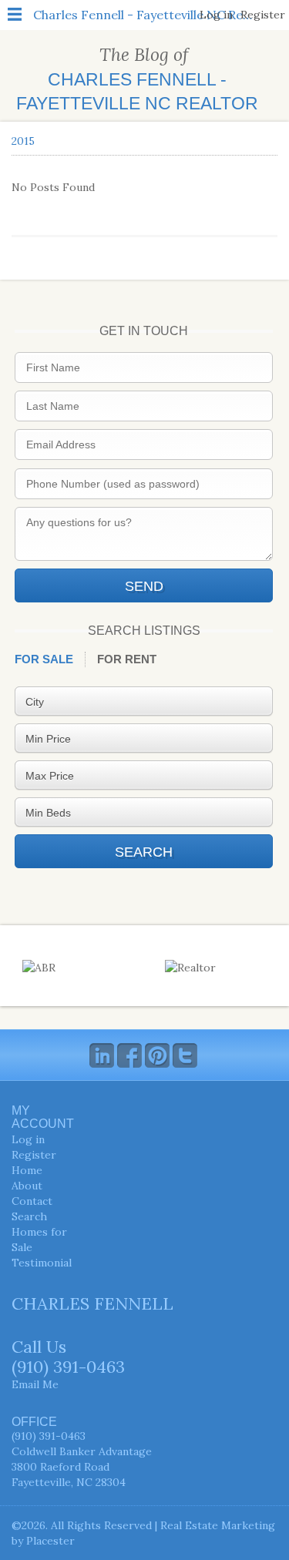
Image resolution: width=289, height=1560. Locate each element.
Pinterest (157, 1055)
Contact (32, 1201)
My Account (43, 1117)
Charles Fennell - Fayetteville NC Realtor (145, 14)
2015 (23, 141)
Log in (216, 15)
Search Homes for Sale (39, 1231)
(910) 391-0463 (68, 1366)
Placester (50, 1541)
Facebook (129, 1055)
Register (262, 15)
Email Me (35, 1384)
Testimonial (42, 1263)
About (27, 1186)
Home (27, 1170)
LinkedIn (101, 1055)
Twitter (185, 1055)
